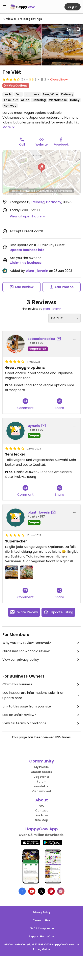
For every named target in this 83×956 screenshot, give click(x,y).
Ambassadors (41, 772)
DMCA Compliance (41, 928)
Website (41, 144)
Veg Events (41, 777)
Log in (72, 6)
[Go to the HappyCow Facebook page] (22, 891)
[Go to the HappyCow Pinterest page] (51, 891)
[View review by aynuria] (15, 430)
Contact (41, 810)
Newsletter (41, 786)
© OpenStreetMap (46, 191)
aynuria (34, 425)
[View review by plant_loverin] (15, 517)
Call (22, 144)
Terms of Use (41, 920)
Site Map (41, 820)
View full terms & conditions (24, 723)
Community (41, 761)
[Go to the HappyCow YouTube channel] (31, 891)
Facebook (61, 144)
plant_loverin (37, 270)
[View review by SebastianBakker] (15, 344)
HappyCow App (41, 829)
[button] (41, 168)
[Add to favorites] (78, 29)
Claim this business (26, 262)
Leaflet (14, 191)
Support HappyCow (41, 936)
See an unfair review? (19, 714)
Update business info (27, 250)
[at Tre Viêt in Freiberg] (21, 44)
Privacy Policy (41, 912)
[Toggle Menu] (4, 6)
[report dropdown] (74, 339)
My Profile (41, 767)
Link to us (41, 815)
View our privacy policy (20, 659)
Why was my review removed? (26, 642)
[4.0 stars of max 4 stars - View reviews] (11, 79)
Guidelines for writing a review (26, 651)
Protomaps (27, 191)
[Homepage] (22, 7)
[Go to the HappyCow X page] (41, 891)
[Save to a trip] (69, 29)
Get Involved (41, 791)
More (6, 127)
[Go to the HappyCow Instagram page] (60, 891)
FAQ (41, 806)
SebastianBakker (42, 338)
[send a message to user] (59, 338)
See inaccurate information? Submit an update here (33, 695)
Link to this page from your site (26, 706)
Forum (41, 782)
